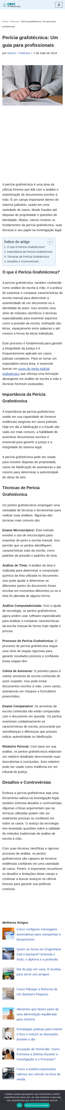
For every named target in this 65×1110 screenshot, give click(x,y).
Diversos (14, 21)
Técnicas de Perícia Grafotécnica (28, 256)
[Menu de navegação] (59, 4)
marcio (11, 53)
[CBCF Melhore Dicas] (11, 4)
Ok (19, 1105)
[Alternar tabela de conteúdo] (48, 241)
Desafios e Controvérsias (23, 261)
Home (5, 21)
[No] (61, 1100)
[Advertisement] (32, 149)
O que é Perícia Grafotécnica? (26, 247)
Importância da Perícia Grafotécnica (29, 251)
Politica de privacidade (37, 1105)
